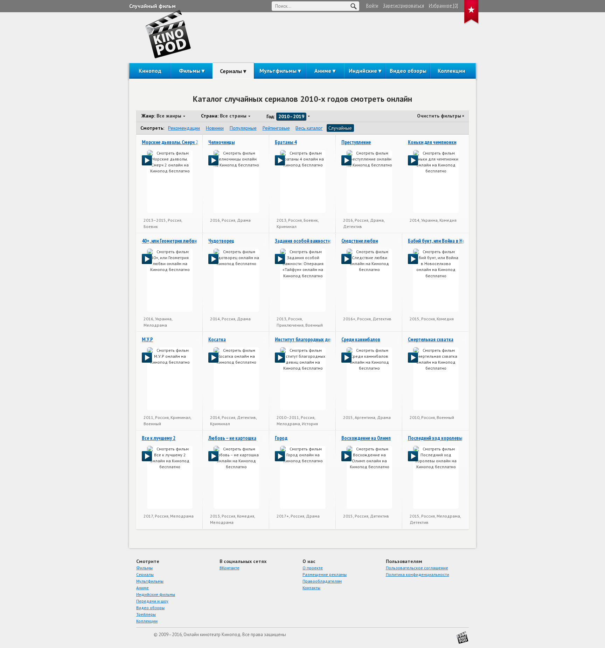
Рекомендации (184, 128)
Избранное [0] (443, 6)
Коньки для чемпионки (432, 142)
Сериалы (231, 70)
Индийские (363, 70)
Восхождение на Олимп (366, 438)
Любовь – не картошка (232, 438)
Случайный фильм (152, 5)
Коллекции (451, 70)
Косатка (217, 339)
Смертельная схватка (430, 339)
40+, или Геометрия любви (169, 240)
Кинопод (150, 70)
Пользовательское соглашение (417, 567)
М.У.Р (147, 339)
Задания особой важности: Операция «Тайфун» (324, 240)
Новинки (215, 128)
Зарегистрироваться (403, 6)
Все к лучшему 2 (158, 438)
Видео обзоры (408, 70)
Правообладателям (322, 581)
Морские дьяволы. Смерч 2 (170, 142)
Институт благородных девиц (306, 339)
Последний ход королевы (435, 438)
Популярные (243, 128)
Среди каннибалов (360, 339)
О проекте (312, 567)
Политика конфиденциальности (417, 574)
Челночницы (221, 142)
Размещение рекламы (324, 574)
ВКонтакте (229, 567)
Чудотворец (221, 240)
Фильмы (189, 70)
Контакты (311, 587)
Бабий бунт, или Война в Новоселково (448, 240)
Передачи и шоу (152, 601)
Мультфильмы (278, 70)
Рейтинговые (276, 128)
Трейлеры (146, 614)
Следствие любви (359, 240)
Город (281, 438)
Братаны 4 (286, 142)
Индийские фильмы (155, 594)
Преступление (356, 142)
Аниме (322, 70)
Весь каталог (308, 128)
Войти (372, 6)
